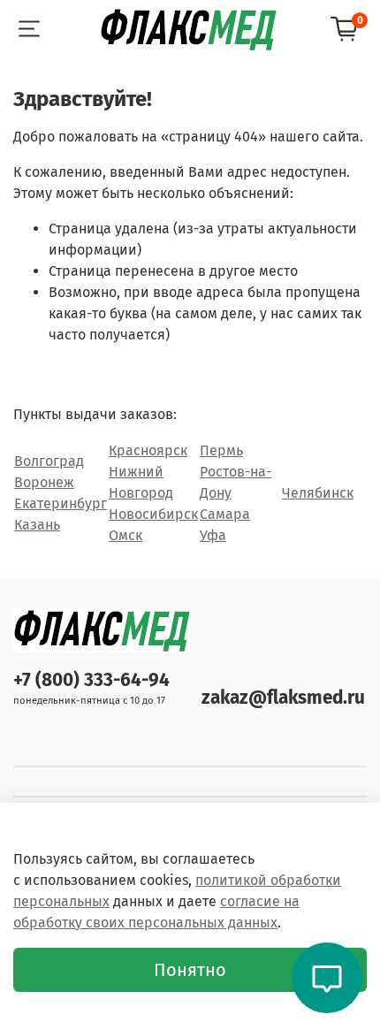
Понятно (190, 969)
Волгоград (49, 461)
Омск (125, 535)
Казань (37, 524)
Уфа (213, 535)
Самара (225, 514)
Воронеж (44, 482)
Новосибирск (153, 514)
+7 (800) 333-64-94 (91, 680)
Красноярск (148, 450)
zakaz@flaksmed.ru (283, 698)
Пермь (221, 450)
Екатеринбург (60, 503)
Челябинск (317, 492)
